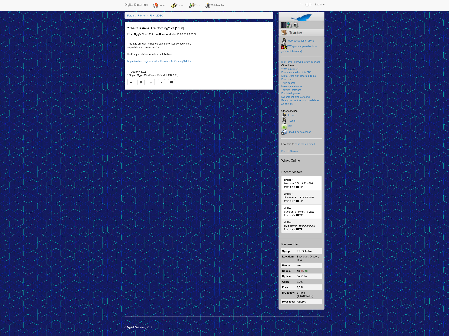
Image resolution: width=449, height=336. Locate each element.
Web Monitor (217, 5)
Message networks (291, 86)
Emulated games (290, 93)
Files (197, 5)
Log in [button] (319, 4)
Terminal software (291, 89)
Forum (179, 5)
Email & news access (299, 131)
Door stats (287, 79)
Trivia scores (288, 82)
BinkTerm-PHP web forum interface (300, 61)
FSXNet (142, 15)
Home (162, 5)
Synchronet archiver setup (295, 97)
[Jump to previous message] (141, 82)
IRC (290, 126)
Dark (303, 4)
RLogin (292, 120)
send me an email (305, 144)
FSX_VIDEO (156, 15)
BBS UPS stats (289, 151)
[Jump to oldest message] (130, 82)
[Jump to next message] (161, 82)
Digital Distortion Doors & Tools (298, 75)
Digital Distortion (136, 4)
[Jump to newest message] (171, 82)
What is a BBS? (290, 68)
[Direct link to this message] (151, 82)
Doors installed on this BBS (296, 72)
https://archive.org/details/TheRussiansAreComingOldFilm (159, 61)
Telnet (291, 115)
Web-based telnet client (301, 40)
